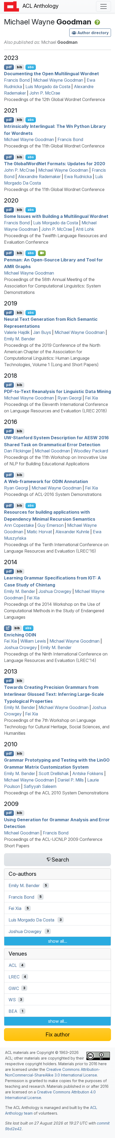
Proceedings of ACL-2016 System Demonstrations (53, 494)
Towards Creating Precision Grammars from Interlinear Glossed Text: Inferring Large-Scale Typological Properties (54, 694)
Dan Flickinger (17, 450)
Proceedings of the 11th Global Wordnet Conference (54, 146)
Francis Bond (17, 80)
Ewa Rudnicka (78, 176)
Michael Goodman (52, 450)
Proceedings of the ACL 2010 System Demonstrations (56, 792)
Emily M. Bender (19, 338)
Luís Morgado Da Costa (31, 920)
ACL (13, 965)
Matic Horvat (39, 531)
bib (19, 67)
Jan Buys (42, 332)
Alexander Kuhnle (72, 531)
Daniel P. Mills (70, 780)
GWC (14, 988)
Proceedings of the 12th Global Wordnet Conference (54, 99)
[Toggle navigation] (103, 6)
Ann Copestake (19, 525)
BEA (13, 1011)
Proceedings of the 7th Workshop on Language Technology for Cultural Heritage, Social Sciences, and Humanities (56, 727)
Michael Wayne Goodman (58, 80)
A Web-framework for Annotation (46, 481)
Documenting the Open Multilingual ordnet (51, 73)
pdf (9, 67)
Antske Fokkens (87, 773)
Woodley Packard (91, 450)
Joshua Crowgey (55, 591)
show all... (57, 941)
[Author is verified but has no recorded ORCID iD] (96, 21)
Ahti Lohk (85, 229)
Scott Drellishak (54, 773)
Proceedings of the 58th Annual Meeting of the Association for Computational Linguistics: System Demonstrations (52, 286)
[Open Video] (42, 253)
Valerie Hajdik (17, 332)
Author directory (93, 32)
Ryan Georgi (69, 398)
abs (31, 67)
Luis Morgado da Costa (47, 86)
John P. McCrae (44, 93)
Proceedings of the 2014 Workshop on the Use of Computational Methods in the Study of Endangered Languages (54, 611)
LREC (14, 976)
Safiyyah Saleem (40, 786)
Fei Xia (91, 398)
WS (12, 999)
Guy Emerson (50, 525)
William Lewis (33, 641)
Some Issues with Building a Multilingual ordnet (56, 216)
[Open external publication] (7, 628)
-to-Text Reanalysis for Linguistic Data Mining (57, 391)
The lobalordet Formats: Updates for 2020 (54, 163)
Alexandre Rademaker (39, 176)
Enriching (20, 634)
